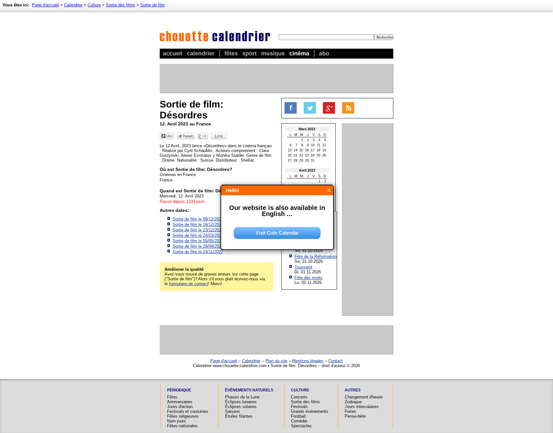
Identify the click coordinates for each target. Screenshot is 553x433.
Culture (94, 5)
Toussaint (303, 267)
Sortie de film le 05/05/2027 (197, 240)
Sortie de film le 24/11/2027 (197, 251)
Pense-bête (355, 416)
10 (313, 145)
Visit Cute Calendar (277, 233)
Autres (353, 390)
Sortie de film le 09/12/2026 (197, 219)
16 (307, 150)
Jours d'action (180, 406)
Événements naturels (249, 390)
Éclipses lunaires (241, 401)
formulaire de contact (188, 283)
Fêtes (231, 53)
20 (290, 155)
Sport (249, 53)
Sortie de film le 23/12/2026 (197, 230)
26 (324, 155)
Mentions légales (308, 360)
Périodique (179, 390)
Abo (324, 53)
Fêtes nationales (182, 425)
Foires (350, 411)
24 (313, 155)
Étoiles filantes (238, 416)
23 (307, 155)
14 (295, 150)
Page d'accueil (45, 5)
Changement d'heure (363, 397)
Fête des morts (308, 277)
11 (318, 145)
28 (295, 160)
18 (318, 150)
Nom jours (176, 421)
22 (301, 155)
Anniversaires (179, 401)
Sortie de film (152, 5)
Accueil (172, 53)
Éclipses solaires (241, 406)
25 (318, 155)
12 (324, 145)
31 (313, 160)
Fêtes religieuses (183, 416)
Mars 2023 (307, 129)
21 (295, 155)
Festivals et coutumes (187, 411)
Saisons (232, 411)
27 (290, 160)
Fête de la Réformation (315, 256)
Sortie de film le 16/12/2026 (197, 224)
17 (313, 150)
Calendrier (200, 53)
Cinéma (299, 53)
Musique (273, 53)
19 (324, 150)
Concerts (299, 397)
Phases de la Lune (242, 397)
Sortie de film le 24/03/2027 (197, 235)
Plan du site (276, 360)
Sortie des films (120, 5)
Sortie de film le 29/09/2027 (197, 246)
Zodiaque (353, 401)
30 (307, 160)
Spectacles (301, 425)
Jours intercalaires (362, 406)
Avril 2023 (307, 170)
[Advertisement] (276, 78)
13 (290, 150)
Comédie (299, 421)
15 (301, 150)
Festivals (299, 406)
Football (298, 416)
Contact (335, 360)
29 (301, 160)
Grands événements (309, 411)
